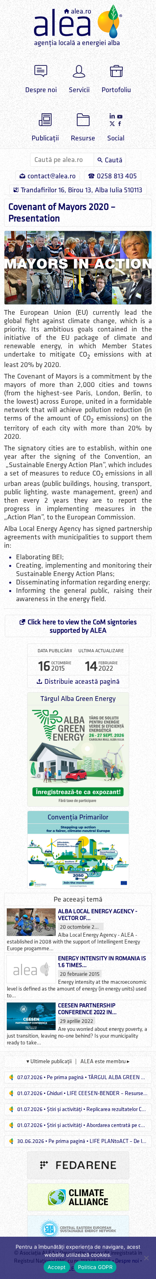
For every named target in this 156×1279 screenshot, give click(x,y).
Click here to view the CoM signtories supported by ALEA (82, 626)
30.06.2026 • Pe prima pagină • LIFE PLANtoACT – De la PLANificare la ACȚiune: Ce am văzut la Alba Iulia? (84, 1141)
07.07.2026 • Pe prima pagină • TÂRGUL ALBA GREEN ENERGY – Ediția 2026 (84, 1077)
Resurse (83, 138)
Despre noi (41, 90)
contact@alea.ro (52, 176)
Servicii (79, 90)
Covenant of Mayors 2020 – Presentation (62, 212)
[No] (146, 1258)
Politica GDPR (95, 1267)
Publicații (45, 138)
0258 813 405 (117, 176)
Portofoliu (116, 90)
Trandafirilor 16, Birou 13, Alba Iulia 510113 (81, 190)
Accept (57, 1267)
